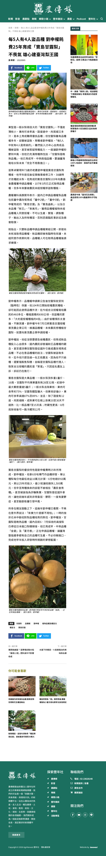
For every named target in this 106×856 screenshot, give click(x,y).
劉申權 (36, 623)
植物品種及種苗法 (49, 623)
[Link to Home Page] (53, 7)
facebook (18, 67)
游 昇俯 (11, 60)
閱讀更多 (16, 835)
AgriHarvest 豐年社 (31, 847)
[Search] (101, 19)
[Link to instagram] (85, 815)
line (33, 67)
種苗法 (12, 627)
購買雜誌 (78, 793)
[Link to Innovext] (94, 847)
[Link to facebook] (72, 815)
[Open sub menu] (50, 18)
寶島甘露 (22, 627)
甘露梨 (19, 623)
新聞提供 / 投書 (81, 783)
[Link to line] (91, 815)
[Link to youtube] (79, 815)
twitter (46, 67)
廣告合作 (78, 788)
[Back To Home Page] (22, 775)
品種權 (27, 623)
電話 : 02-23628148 (83, 779)
